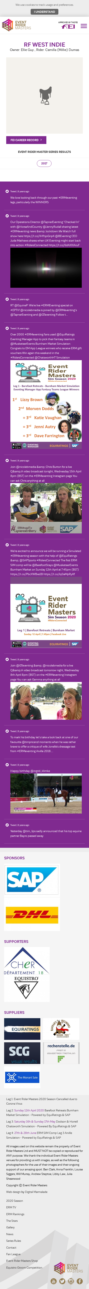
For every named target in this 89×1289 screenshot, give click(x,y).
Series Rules (13, 1240)
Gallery (10, 1227)
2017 (44, 163)
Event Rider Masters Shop (22, 1260)
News (9, 1234)
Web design (13, 1191)
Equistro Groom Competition (24, 1267)
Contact (11, 1247)
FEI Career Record (25, 140)
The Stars (12, 1220)
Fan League (13, 1254)
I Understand (44, 11)
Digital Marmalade (36, 1191)
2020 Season (14, 1200)
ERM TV (11, 1207)
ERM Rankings (15, 1214)
